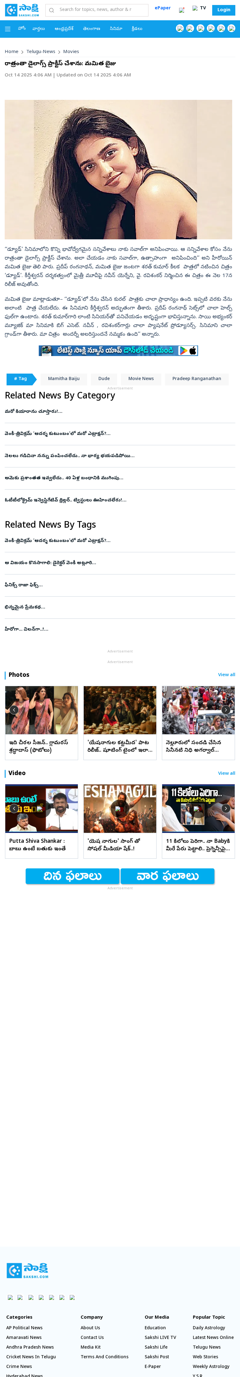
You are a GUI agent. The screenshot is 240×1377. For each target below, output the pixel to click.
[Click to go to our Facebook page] (180, 28)
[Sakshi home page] (27, 1270)
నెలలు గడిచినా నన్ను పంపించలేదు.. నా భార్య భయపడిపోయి (116, 456)
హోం (22, 29)
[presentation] (14, 710)
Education (155, 1328)
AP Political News (24, 1328)
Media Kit (91, 1348)
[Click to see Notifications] (181, 10)
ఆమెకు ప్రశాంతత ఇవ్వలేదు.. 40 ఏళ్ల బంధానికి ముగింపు (109, 478)
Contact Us (92, 1338)
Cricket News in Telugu (31, 1357)
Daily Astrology (209, 1328)
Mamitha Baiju (64, 379)
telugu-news (40, 52)
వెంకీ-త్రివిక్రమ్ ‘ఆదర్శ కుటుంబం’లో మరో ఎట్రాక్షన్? (118, 434)
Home (11, 52)
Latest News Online (213, 1338)
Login (224, 10)
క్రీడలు (137, 29)
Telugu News (207, 1348)
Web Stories (205, 1357)
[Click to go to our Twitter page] (200, 28)
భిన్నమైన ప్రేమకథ (118, 607)
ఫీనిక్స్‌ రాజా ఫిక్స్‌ (119, 585)
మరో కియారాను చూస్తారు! (115, 412)
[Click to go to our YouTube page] (221, 28)
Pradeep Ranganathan (196, 379)
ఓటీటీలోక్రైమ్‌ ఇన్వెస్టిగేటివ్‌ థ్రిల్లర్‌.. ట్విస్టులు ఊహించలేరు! (111, 500)
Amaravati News (24, 1338)
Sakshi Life (156, 1348)
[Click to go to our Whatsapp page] (190, 28)
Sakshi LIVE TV (160, 1338)
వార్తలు (38, 29)
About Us (90, 1328)
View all (226, 675)
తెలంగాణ (91, 29)
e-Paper (153, 1367)
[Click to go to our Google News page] (231, 28)
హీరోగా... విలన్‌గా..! (119, 630)
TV (202, 9)
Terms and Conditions (104, 1357)
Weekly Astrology (211, 1367)
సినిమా (116, 29)
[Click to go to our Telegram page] (62, 1297)
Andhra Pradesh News (30, 1348)
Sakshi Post (157, 1357)
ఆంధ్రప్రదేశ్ (64, 29)
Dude (104, 379)
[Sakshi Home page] (22, 10)
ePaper (163, 9)
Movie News (141, 379)
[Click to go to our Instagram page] (211, 28)
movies (71, 52)
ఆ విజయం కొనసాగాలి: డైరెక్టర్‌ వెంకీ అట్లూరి (117, 563)
